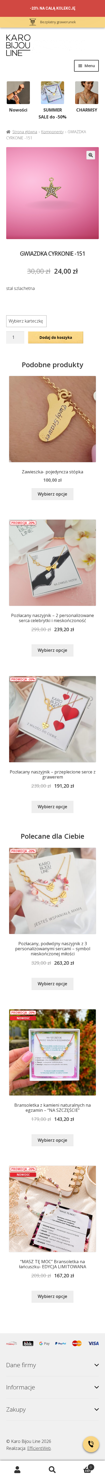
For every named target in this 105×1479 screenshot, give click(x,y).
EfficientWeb (39, 1448)
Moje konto (17, 1470)
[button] (90, 155)
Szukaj (52, 1470)
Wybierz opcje (52, 494)
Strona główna (24, 131)
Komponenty (52, 131)
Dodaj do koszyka (55, 337)
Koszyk (81, 1465)
